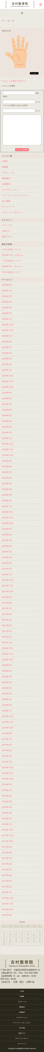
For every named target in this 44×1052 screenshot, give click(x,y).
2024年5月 (7, 415)
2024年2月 (7, 432)
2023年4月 (7, 489)
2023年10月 (7, 455)
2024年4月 (7, 421)
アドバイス (7, 225)
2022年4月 (7, 557)
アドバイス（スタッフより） (15, 195)
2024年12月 (7, 376)
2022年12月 (7, 512)
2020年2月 (7, 705)
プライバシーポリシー (12, 212)
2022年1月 (7, 574)
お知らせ (6, 231)
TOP (3, 21)
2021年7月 (7, 608)
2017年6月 (7, 864)
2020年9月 (7, 665)
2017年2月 (7, 886)
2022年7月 (7, 540)
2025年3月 (7, 364)
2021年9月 (7, 597)
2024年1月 (7, 438)
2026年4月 (7, 302)
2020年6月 (7, 682)
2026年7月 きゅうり (12, 266)
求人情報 (6, 201)
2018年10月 (7, 779)
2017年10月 (7, 841)
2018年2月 (7, 818)
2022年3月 (7, 563)
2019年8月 (7, 733)
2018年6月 (7, 796)
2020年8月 (7, 671)
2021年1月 (7, 642)
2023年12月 (7, 444)
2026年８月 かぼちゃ (12, 255)
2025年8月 (7, 341)
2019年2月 (7, 756)
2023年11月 (7, 449)
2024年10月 (7, 387)
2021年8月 (7, 603)
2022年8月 (7, 534)
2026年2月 (7, 313)
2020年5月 (7, 688)
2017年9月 (7, 847)
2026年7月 (7, 290)
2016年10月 (7, 909)
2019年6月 (7, 745)
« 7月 (3, 922)
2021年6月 (7, 614)
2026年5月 (7, 296)
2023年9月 (7, 461)
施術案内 (6, 178)
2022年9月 (7, 529)
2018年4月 (7, 807)
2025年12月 (7, 324)
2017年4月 (7, 875)
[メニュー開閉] (40, 4)
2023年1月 (7, 506)
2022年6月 (7, 546)
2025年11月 (7, 330)
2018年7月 (7, 790)
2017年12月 (7, 830)
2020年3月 (7, 699)
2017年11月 (7, 835)
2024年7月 (7, 404)
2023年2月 (7, 500)
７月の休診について (11, 260)
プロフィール (8, 172)
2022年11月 (7, 517)
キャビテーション (10, 189)
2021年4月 (7, 625)
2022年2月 (7, 569)
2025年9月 (7, 336)
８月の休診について (11, 249)
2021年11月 (7, 585)
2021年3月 (7, 631)
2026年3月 (7, 307)
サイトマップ (8, 206)
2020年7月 (7, 676)
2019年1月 (7, 762)
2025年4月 (7, 358)
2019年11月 (7, 722)
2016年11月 (7, 903)
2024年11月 (7, 381)
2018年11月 (7, 773)
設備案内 (6, 184)
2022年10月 (7, 523)
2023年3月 (7, 495)
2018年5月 (7, 801)
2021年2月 (7, 637)
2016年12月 (7, 898)
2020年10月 (7, 659)
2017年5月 (7, 869)
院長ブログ (7, 236)
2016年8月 (7, 915)
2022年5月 (7, 551)
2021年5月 (7, 620)
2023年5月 (7, 483)
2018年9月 (7, 784)
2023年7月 (7, 472)
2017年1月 (7, 892)
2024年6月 (7, 410)
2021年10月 (7, 591)
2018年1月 (7, 824)
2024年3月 (7, 427)
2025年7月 (7, 347)
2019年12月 (7, 716)
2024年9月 (7, 392)
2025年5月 (7, 353)
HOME (5, 161)
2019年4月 (7, 750)
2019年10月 (7, 727)
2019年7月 (7, 739)
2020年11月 (7, 654)
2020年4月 (7, 693)
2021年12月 (7, 580)
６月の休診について (11, 272)
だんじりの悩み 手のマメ (14, 81)
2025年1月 (7, 370)
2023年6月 (7, 478)
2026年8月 (7, 285)
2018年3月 (7, 813)
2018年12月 (7, 767)
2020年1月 (7, 710)
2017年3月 (7, 881)
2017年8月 (7, 852)
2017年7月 (7, 858)
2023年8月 (7, 466)
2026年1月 (7, 319)
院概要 (5, 167)
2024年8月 (7, 398)
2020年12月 (7, 648)
